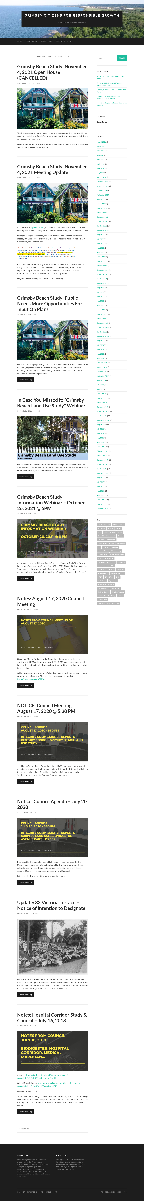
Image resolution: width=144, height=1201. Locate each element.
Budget (110, 528)
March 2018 (101, 447)
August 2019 (101, 380)
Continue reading (25, 380)
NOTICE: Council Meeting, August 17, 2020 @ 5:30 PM (46, 708)
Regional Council (103, 592)
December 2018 (102, 407)
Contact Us (61, 41)
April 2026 (100, 160)
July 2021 (100, 292)
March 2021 (101, 310)
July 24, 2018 (22, 1026)
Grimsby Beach (103, 551)
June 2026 (100, 151)
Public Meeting (103, 588)
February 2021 (102, 314)
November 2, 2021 (24, 83)
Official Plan (109, 577)
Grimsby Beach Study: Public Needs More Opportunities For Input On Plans (49, 303)
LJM (114, 562)
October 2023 (102, 190)
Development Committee (106, 543)
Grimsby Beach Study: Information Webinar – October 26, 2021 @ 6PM (51, 502)
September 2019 (103, 376)
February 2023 (102, 208)
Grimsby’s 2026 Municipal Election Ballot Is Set (112, 77)
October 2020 (102, 332)
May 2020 (100, 354)
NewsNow (120, 569)
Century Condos (109, 532)
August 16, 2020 (24, 716)
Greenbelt (106, 547)
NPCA (100, 577)
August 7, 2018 (23, 913)
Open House (113, 581)
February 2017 (102, 504)
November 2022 (102, 221)
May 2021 (100, 301)
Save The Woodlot (118, 592)
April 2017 (100, 495)
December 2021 (102, 270)
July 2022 (100, 239)
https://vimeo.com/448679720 (30, 679)
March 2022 (101, 257)
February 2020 (102, 363)
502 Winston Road (104, 525)
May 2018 (100, 438)
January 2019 (102, 402)
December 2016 (102, 508)
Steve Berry (111, 596)
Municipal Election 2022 (106, 569)
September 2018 (103, 420)
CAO (99, 532)
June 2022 (100, 243)
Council (120, 536)
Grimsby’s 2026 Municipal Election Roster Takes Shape (109, 84)
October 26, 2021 (24, 411)
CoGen (120, 532)
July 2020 (100, 345)
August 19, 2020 (24, 609)
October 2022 (102, 226)
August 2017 (101, 478)
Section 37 (101, 596)
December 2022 (102, 217)
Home (19, 41)
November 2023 (102, 186)
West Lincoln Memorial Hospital (108, 603)
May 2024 (100, 173)
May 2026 (100, 155)
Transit (120, 596)
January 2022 (102, 266)
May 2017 (100, 491)
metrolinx (121, 562)
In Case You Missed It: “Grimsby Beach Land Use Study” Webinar (51, 402)
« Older (23, 1129)
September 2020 (103, 336)
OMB (117, 577)
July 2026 (100, 146)
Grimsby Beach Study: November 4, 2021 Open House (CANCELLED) (52, 72)
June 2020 (100, 349)
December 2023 (102, 182)
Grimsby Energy (116, 551)
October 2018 (102, 416)
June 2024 (100, 168)
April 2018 (100, 442)
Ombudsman (102, 581)
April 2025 (100, 164)
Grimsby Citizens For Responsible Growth (72, 15)
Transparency (102, 599)
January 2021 (102, 318)
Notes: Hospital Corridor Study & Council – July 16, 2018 (52, 1017)
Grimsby (115, 547)
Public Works (115, 588)
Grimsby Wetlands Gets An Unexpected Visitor (111, 91)
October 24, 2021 (24, 513)
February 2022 (102, 261)
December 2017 (102, 460)
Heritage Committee (117, 554)
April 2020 (100, 358)
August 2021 (101, 288)
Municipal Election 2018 (106, 566)
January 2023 (102, 212)
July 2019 (100, 385)
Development (110, 539)
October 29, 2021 (24, 314)
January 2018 (102, 455)
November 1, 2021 (24, 178)
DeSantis (101, 539)
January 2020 (102, 367)
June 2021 (100, 296)
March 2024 (101, 177)
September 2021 (103, 283)
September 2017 (103, 473)
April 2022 (100, 252)
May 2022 (100, 248)
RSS (71, 41)
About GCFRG (31, 41)
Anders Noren (115, 1192)
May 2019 (100, 389)
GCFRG (37, 83)
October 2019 (102, 372)
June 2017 (100, 486)
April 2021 (100, 305)
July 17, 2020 (22, 812)
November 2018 (102, 411)
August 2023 (101, 199)
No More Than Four (117, 573)
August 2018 (101, 425)
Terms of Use (46, 41)
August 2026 (101, 142)
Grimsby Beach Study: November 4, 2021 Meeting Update (52, 169)
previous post (38, 227)
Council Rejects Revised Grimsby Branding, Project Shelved (108, 97)
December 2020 (102, 323)
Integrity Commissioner (105, 558)
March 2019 (101, 394)
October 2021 (102, 279)
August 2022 (101, 235)
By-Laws (118, 528)
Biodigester (101, 528)
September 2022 (103, 230)
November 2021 (102, 274)
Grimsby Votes (102, 554)
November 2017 (102, 464)
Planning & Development (106, 584)
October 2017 (102, 469)
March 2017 (101, 500)
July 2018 (100, 429)
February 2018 (102, 451)
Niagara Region (103, 573)
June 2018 (100, 433)
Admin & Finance (118, 525)
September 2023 (103, 195)
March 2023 (101, 204)
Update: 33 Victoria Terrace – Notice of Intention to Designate (51, 905)
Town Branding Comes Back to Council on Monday (112, 104)
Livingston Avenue (104, 562)
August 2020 (101, 341)
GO (99, 547)
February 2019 (102, 398)
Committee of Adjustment (106, 536)
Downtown (121, 543)
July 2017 (100, 482)
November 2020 (102, 327)
